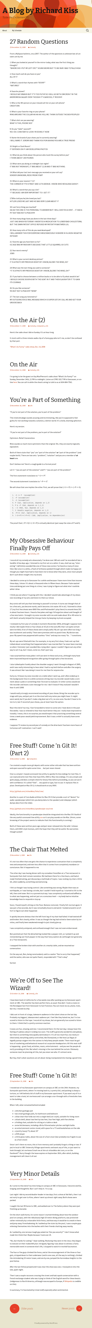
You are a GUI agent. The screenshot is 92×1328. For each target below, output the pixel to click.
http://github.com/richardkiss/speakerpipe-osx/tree (31, 808)
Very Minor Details (34, 1173)
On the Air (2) (27, 320)
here (15, 382)
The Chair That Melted (39, 849)
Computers (41, 326)
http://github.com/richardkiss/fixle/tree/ (27, 791)
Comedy (33, 47)
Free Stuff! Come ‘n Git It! (43, 1075)
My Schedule (17, 30)
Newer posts (71, 1308)
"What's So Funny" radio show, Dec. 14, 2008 (27, 347)
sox (41, 817)
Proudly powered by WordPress (46, 1323)
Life (47, 326)
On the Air (23, 364)
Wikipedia (68, 1281)
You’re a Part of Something (45, 399)
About (4, 30)
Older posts (23, 1308)
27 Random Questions (39, 41)
